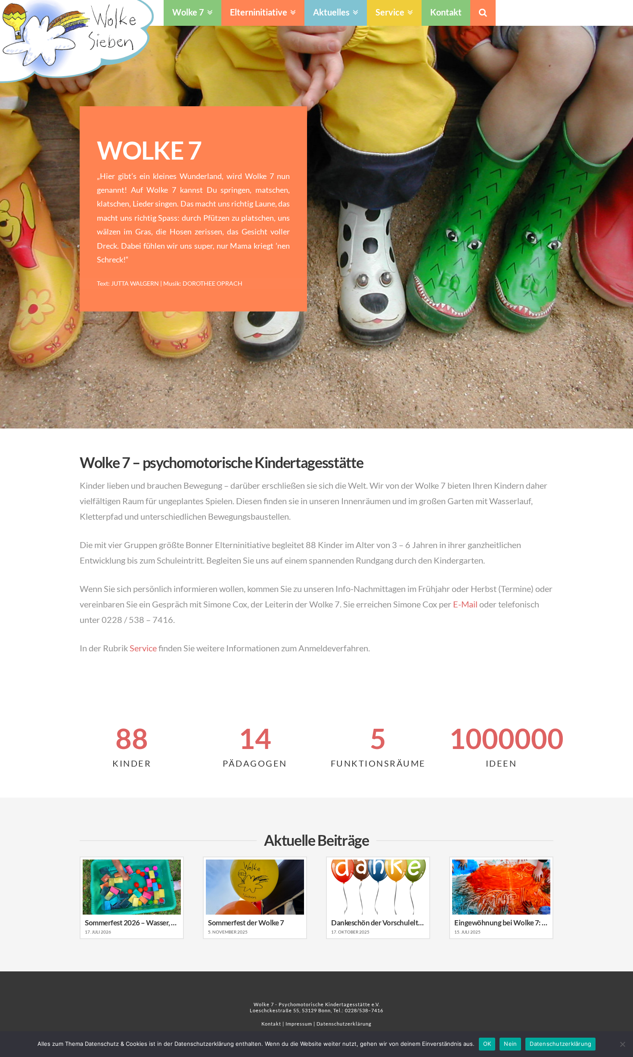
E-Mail (465, 604)
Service (143, 648)
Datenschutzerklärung (344, 1023)
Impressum (298, 1023)
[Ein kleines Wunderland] (77, 41)
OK (487, 1043)
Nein (510, 1043)
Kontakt (271, 1023)
